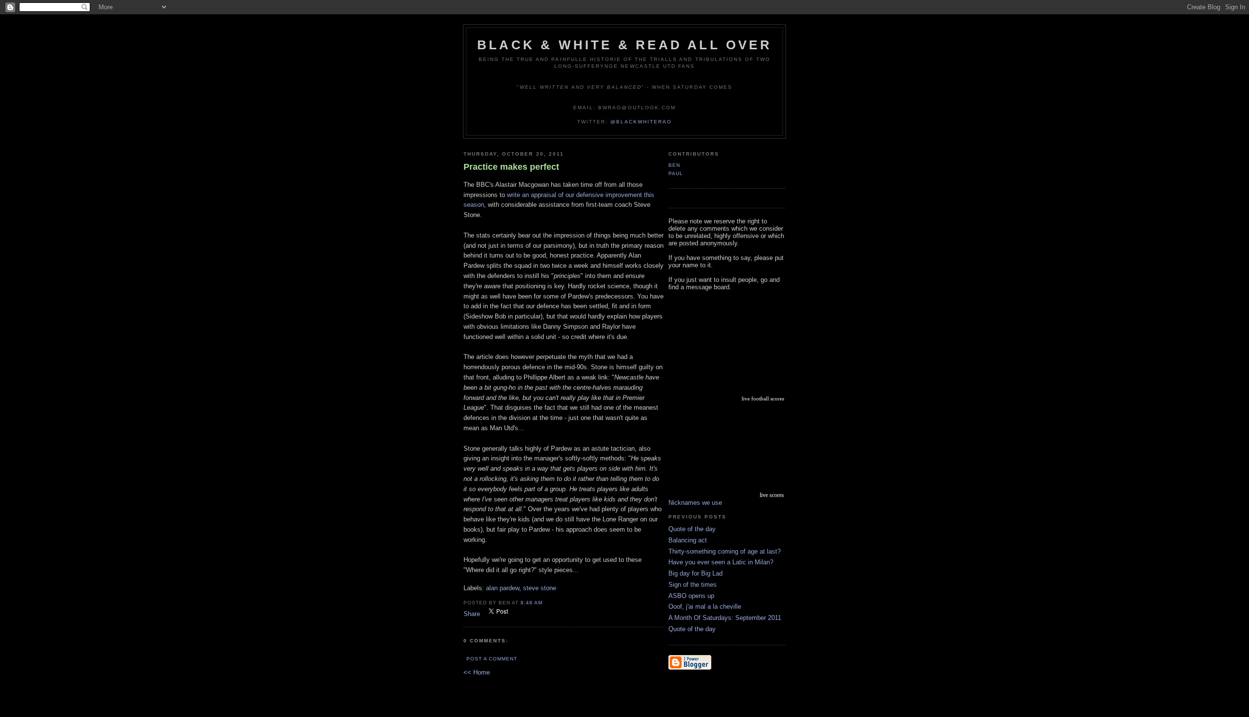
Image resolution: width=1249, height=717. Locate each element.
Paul (675, 173)
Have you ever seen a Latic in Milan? (720, 562)
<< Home (476, 672)
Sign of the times (692, 584)
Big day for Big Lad (695, 573)
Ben (674, 165)
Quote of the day (692, 529)
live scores (772, 495)
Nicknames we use (695, 502)
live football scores (763, 398)
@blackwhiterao (641, 121)
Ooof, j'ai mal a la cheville (704, 606)
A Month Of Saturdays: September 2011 (724, 617)
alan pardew (502, 588)
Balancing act (687, 540)
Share (471, 613)
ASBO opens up (691, 595)
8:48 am (532, 602)
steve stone (539, 588)
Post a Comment (491, 658)
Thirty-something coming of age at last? (724, 551)
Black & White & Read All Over (624, 45)
